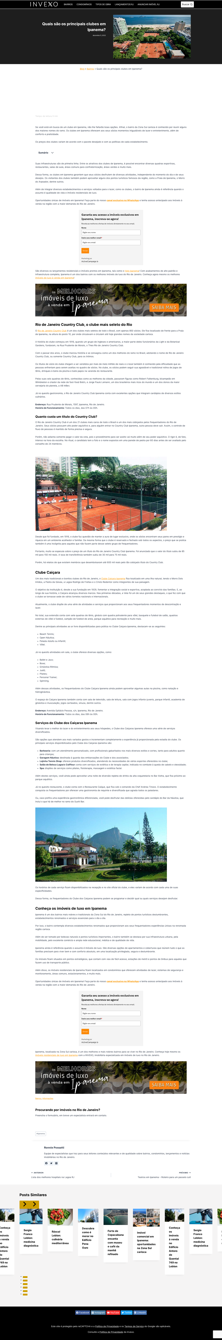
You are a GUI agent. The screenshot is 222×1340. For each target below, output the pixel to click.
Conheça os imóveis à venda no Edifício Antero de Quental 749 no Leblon (174, 1247)
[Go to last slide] (24, 1205)
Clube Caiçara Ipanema (113, 578)
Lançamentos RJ (124, 4)
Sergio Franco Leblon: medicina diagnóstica (31, 1238)
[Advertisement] (108, 92)
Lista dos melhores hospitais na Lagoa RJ (52, 1175)
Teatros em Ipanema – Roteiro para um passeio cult (164, 1175)
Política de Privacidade (107, 1326)
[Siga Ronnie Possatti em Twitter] (51, 1163)
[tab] (25, 1277)
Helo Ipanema (132, 271)
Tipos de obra (103, 4)
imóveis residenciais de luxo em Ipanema (56, 1055)
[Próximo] (34, 1205)
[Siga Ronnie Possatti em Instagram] (56, 1163)
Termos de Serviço (134, 1326)
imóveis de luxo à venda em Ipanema (54, 278)
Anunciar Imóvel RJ (149, 4)
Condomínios (84, 4)
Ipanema (40, 1134)
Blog (82, 69)
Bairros (68, 4)
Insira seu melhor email (91, 238)
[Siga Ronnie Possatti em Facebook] (46, 1163)
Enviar (85, 251)
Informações (47, 1098)
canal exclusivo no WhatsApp (123, 200)
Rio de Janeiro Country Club (52, 330)
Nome (83, 228)
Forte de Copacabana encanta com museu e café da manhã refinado (116, 1242)
